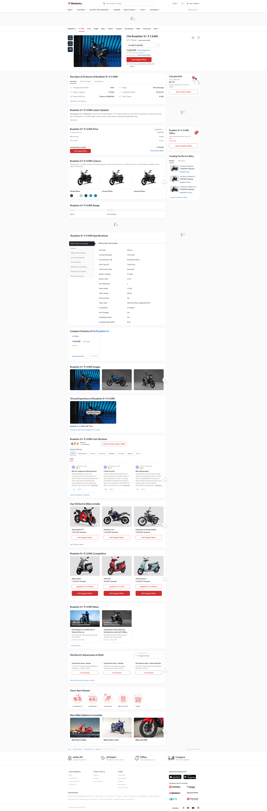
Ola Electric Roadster (187, 166)
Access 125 (112, 796)
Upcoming (181, 161)
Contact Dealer (85, 673)
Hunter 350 (71, 796)
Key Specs (73, 81)
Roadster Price (185, 172)
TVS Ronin (119, 796)
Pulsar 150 (102, 799)
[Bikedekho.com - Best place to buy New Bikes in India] (75, 3)
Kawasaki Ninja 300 (118, 799)
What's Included (85, 81)
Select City (193, 10)
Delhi (141, 53)
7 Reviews (134, 40)
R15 (106, 796)
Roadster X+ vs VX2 (116, 586)
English (174, 3)
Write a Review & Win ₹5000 (114, 444)
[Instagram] (198, 808)
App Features (98, 81)
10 (112, 489)
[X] (188, 808)
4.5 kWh (75, 336)
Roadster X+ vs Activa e (148, 586)
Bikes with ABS (141, 740)
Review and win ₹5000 (144, 40)
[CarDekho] (174, 787)
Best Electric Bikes (79, 740)
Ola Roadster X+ (100, 331)
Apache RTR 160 (84, 799)
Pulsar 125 (134, 796)
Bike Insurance (74, 136)
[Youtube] (193, 808)
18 (80, 489)
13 (144, 489)
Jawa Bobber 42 (130, 799)
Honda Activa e (141, 579)
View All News (76, 645)
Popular (171, 161)
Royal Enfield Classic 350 (82, 796)
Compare (95, 356)
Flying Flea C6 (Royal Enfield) (146, 530)
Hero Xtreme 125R (73, 799)
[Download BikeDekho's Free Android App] (189, 777)
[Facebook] (183, 808)
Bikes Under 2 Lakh (111, 740)
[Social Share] (198, 38)
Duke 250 (109, 799)
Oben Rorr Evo (109, 530)
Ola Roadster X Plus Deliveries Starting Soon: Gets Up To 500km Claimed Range (115, 631)
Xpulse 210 (126, 796)
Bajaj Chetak (76, 579)
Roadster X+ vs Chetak (84, 586)
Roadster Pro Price (186, 192)
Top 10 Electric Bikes (76, 544)
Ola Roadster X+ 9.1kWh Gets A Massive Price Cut (83, 631)
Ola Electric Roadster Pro (188, 187)
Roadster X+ (72, 29)
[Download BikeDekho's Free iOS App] (175, 777)
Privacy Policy (72, 784)
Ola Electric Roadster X (187, 176)
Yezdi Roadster (142, 796)
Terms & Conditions (74, 781)
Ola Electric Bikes (182, 197)
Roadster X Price (185, 182)
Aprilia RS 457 (94, 799)
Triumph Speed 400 (153, 796)
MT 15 (92, 796)
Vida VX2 (107, 579)
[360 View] (70, 49)
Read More (73, 120)
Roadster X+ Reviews (83, 495)
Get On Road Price (144, 50)
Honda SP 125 (99, 796)
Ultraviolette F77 (78, 530)
